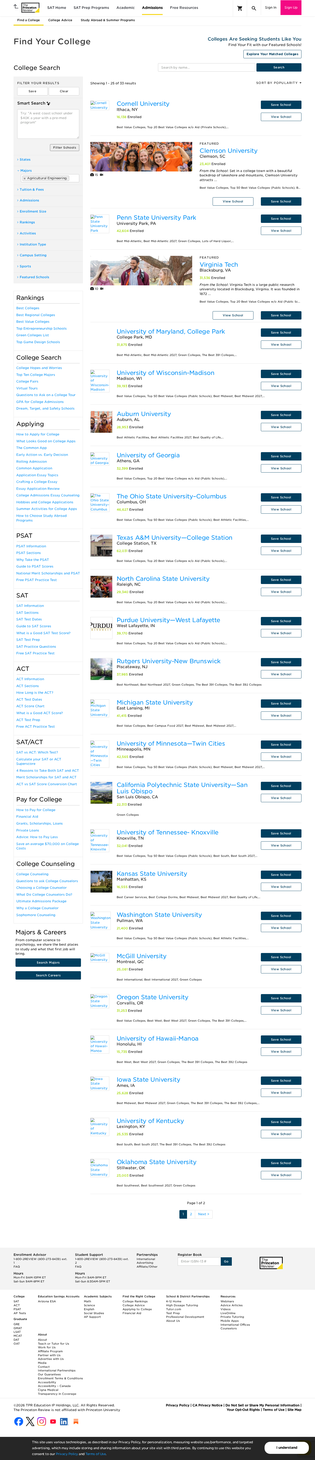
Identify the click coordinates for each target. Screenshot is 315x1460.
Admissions (152, 8)
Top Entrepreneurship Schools (41, 328)
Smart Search (31, 103)
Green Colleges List (32, 335)
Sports (25, 266)
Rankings (27, 222)
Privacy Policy (67, 1454)
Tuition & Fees (32, 189)
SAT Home (56, 8)
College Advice (60, 20)
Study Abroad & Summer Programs (108, 20)
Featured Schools (34, 277)
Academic (125, 8)
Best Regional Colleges (35, 315)
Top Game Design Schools (38, 342)
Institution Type (33, 244)
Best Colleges (27, 308)
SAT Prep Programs (91, 8)
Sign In (270, 7)
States (25, 159)
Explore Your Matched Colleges (272, 54)
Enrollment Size (33, 211)
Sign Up (291, 7)
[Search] (254, 8)
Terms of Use (95, 1454)
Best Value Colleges (32, 321)
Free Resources (184, 8)
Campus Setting (33, 255)
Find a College (28, 20)
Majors (26, 170)
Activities (28, 233)
